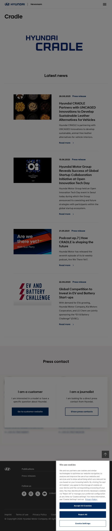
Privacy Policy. (91, 499)
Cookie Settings (82, 523)
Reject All (82, 514)
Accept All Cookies (83, 505)
